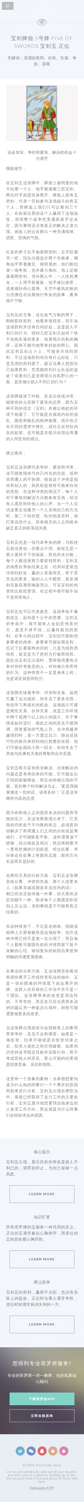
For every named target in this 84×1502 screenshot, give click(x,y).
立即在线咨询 (42, 1416)
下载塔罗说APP (42, 1399)
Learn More (42, 1194)
